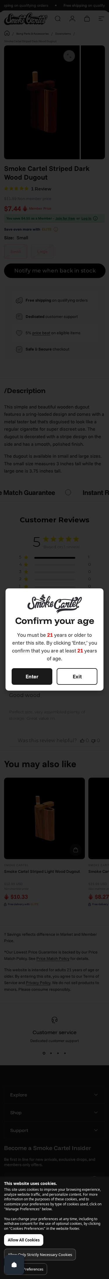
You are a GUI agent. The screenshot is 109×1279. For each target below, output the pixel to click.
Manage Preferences (25, 1269)
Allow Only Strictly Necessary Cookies (40, 1254)
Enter (32, 676)
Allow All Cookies (24, 1240)
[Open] (14, 1265)
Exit (77, 676)
